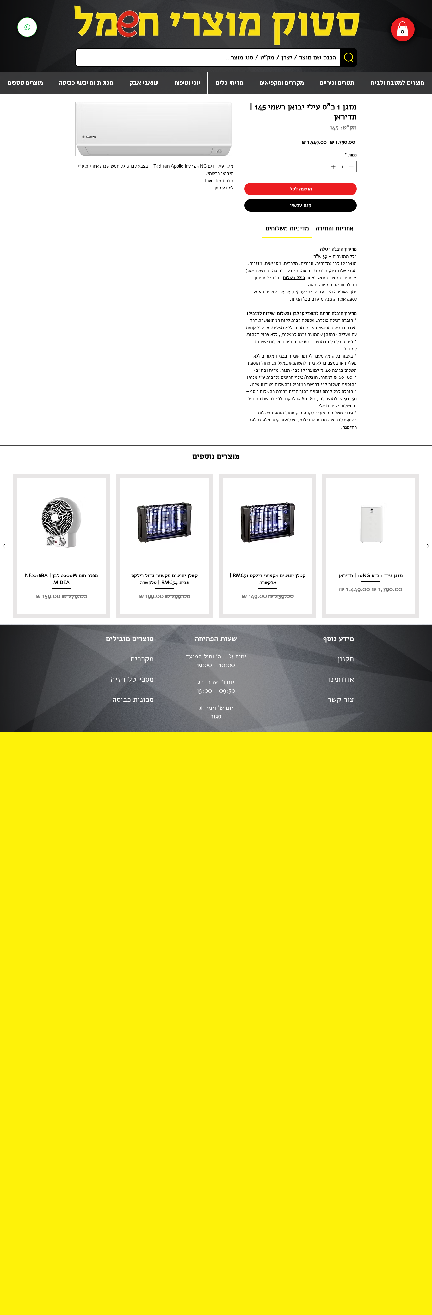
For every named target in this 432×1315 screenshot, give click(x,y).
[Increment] (332, 166)
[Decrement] (352, 166)
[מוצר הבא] (4, 546)
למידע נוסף (223, 188)
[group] (216, 546)
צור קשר (341, 699)
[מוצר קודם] (428, 546)
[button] (402, 28)
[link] (287, 228)
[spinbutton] (342, 166)
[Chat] (27, 27)
